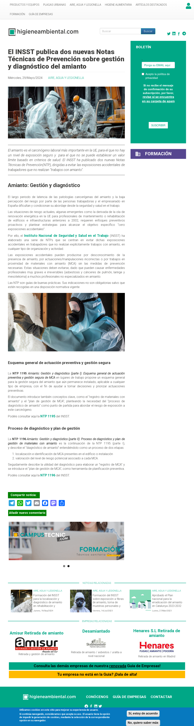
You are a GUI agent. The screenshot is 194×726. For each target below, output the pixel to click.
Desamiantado (96, 631)
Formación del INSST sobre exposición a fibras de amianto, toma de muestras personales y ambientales (108, 602)
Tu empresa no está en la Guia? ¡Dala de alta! (97, 674)
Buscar (148, 31)
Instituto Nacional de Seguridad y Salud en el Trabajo (66, 236)
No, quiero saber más (143, 722)
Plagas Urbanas (54, 4)
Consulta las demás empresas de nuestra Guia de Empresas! (97, 666)
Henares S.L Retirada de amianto (156, 633)
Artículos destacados (151, 4)
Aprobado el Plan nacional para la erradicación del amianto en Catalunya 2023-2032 (167, 601)
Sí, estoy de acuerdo (143, 713)
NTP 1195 (47, 416)
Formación (17, 14)
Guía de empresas (41, 14)
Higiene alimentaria (118, 4)
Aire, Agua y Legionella (85, 4)
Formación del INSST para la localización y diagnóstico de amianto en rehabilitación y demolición (47, 602)
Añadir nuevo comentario (27, 513)
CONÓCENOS (97, 697)
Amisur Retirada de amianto (36, 632)
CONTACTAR (161, 697)
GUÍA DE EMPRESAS (129, 697)
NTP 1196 (47, 475)
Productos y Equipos (24, 4)
